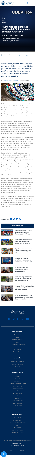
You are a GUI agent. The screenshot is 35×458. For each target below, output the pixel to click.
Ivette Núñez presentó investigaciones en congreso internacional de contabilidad (23, 260)
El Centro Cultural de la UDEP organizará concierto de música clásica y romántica (24, 297)
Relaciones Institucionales (17, 401)
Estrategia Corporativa (17, 339)
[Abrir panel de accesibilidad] (4, 454)
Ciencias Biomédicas (17, 388)
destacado (15, 38)
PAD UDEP (17, 366)
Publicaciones (17, 398)
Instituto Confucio (17, 396)
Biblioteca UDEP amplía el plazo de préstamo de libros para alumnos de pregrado (24, 288)
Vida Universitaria (17, 408)
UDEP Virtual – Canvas (18, 432)
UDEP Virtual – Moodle (18, 430)
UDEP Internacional (18, 403)
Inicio (2, 54)
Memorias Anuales (17, 352)
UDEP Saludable (17, 405)
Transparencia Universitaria (17, 344)
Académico (7, 38)
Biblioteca (17, 376)
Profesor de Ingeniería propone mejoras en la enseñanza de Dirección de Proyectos (24, 278)
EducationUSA (17, 391)
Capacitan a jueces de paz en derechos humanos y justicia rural (23, 250)
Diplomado (15, 41)
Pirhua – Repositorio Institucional (17, 423)
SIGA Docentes (17, 427)
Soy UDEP (17, 342)
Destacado (6, 41)
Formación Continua (17, 364)
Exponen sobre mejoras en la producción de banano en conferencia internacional (23, 241)
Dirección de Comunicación (11, 80)
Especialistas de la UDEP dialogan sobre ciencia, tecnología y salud (22, 269)
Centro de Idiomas (17, 386)
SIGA (17, 425)
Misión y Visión (17, 335)
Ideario (17, 337)
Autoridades (17, 349)
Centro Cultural (17, 381)
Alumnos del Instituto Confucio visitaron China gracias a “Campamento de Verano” (24, 232)
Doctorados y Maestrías (17, 362)
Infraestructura (17, 347)
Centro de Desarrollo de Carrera (17, 384)
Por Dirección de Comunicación (13, 35)
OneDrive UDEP (17, 420)
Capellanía (17, 379)
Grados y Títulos (17, 393)
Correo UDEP (17, 418)
